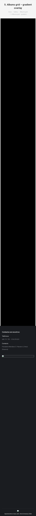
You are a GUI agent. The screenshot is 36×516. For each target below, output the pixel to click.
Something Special (14, 304)
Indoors (8, 228)
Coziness (9, 84)
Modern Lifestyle (13, 32)
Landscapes (11, 154)
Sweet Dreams (12, 108)
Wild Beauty (10, 56)
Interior (8, 130)
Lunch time (10, 182)
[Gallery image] (18, 34)
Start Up (9, 255)
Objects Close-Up (14, 280)
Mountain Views (12, 203)
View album (8, 44)
